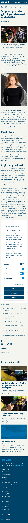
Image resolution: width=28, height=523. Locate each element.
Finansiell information (7, 480)
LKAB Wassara (5, 507)
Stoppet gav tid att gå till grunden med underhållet (13, 7)
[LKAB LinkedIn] (9, 515)
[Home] (1, 6)
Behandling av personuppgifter (9, 482)
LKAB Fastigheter (5, 496)
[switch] (22, 269)
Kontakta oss (4, 487)
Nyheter (5, 6)
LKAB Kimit (4, 499)
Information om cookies (7, 485)
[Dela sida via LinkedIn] (11, 344)
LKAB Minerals (5, 504)
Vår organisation (5, 472)
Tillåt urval (14, 293)
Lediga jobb (4, 477)
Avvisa (14, 297)
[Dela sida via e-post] (2, 344)
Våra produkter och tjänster (8, 474)
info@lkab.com (19, 465)
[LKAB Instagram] (6, 515)
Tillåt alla (14, 289)
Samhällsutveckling (6, 509)
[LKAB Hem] (5, 2)
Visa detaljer (18, 284)
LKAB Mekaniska (5, 501)
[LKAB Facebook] (2, 515)
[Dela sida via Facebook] (5, 344)
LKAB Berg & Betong (6, 494)
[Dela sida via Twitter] (8, 344)
